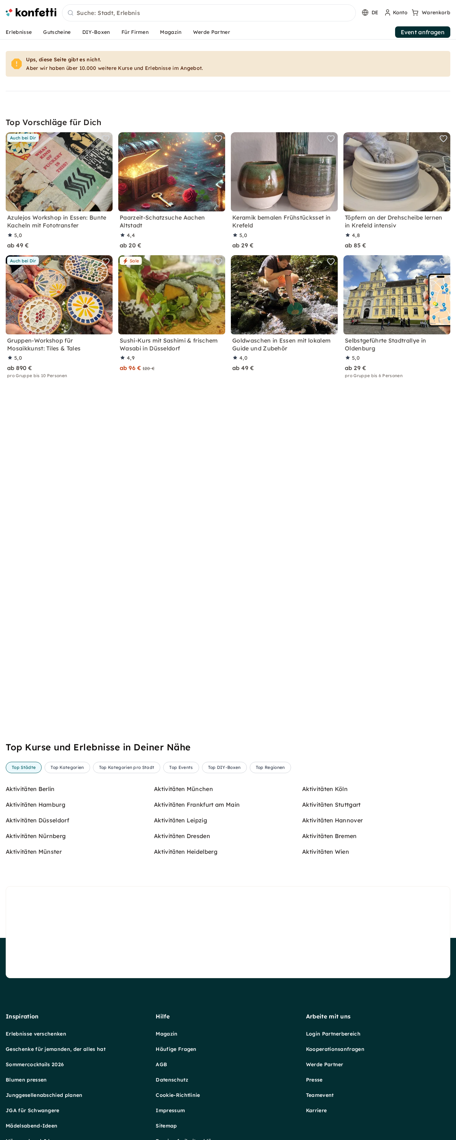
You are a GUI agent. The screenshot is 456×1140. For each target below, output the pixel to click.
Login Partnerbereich (333, 1034)
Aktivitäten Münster (34, 851)
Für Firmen (135, 32)
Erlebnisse (19, 32)
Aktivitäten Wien (325, 851)
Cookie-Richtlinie (178, 1095)
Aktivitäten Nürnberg (36, 835)
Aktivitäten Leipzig (180, 820)
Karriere (316, 1110)
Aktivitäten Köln (325, 788)
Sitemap (166, 1126)
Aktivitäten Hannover (332, 820)
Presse (314, 1080)
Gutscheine (57, 32)
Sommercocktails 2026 (35, 1064)
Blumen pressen (26, 1080)
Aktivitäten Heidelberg (185, 851)
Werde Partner (211, 32)
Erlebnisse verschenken (36, 1034)
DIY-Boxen (96, 32)
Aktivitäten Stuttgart (331, 804)
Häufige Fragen (176, 1049)
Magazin (170, 32)
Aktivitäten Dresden (182, 835)
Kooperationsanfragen (335, 1049)
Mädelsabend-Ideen (31, 1126)
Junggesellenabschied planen (44, 1095)
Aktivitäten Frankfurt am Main (197, 804)
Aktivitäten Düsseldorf (37, 820)
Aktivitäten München (183, 788)
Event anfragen (423, 32)
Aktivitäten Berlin (30, 788)
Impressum (170, 1110)
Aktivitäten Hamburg (35, 804)
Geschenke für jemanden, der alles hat (55, 1049)
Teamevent (320, 1095)
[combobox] (209, 13)
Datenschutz (172, 1080)
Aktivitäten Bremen (329, 835)
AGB (161, 1064)
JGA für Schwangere (32, 1110)
